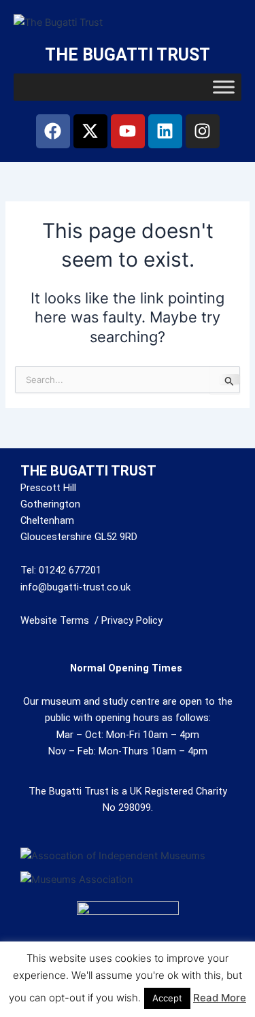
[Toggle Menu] (224, 86)
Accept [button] (167, 998)
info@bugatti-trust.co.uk (75, 587)
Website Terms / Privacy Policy (91, 620)
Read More (219, 997)
